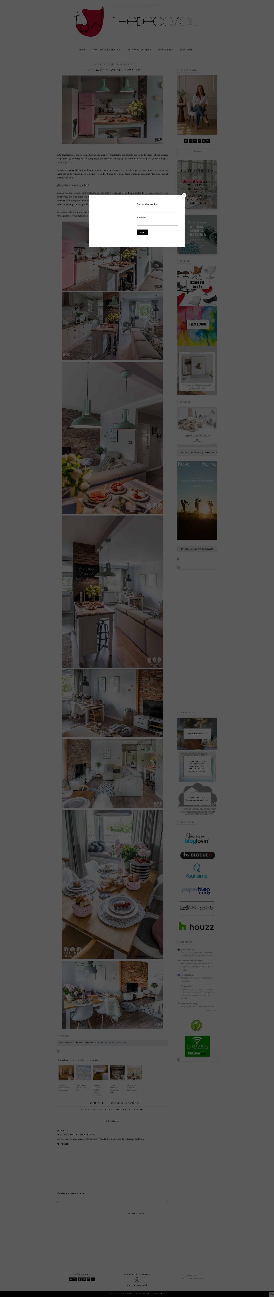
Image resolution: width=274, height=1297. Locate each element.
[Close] (184, 195)
